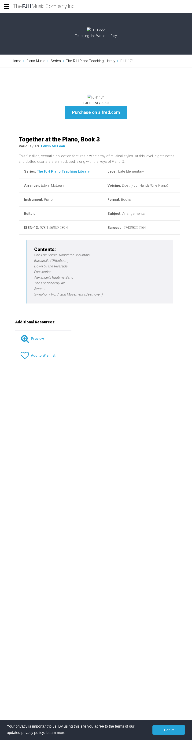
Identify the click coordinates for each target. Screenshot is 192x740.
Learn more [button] (55, 733)
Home (16, 61)
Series (56, 61)
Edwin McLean (53, 146)
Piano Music (35, 61)
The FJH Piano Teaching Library (90, 61)
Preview (36, 339)
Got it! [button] (169, 730)
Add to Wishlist (42, 355)
